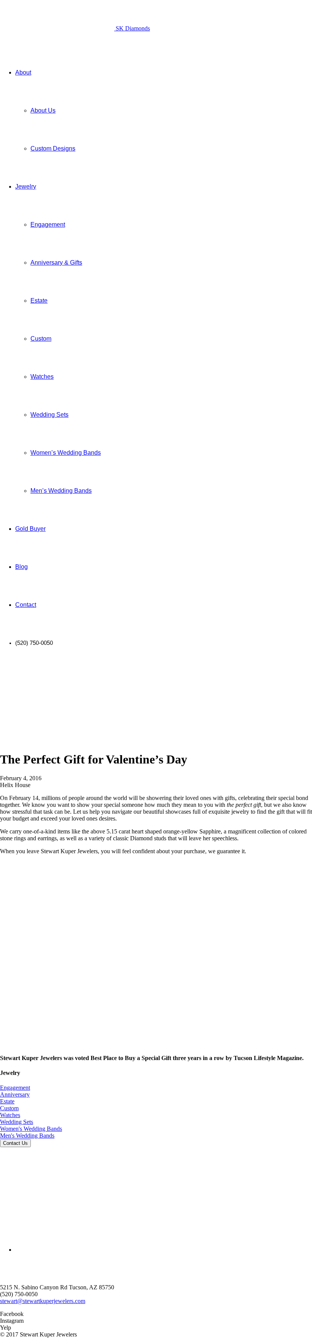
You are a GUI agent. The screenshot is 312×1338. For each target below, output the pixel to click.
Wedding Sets (16, 1122)
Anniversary (15, 1094)
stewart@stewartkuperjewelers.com (42, 1301)
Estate (7, 1101)
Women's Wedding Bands (31, 1128)
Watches (10, 1115)
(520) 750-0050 (19, 1294)
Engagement (15, 1087)
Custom (9, 1108)
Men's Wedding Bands (27, 1135)
